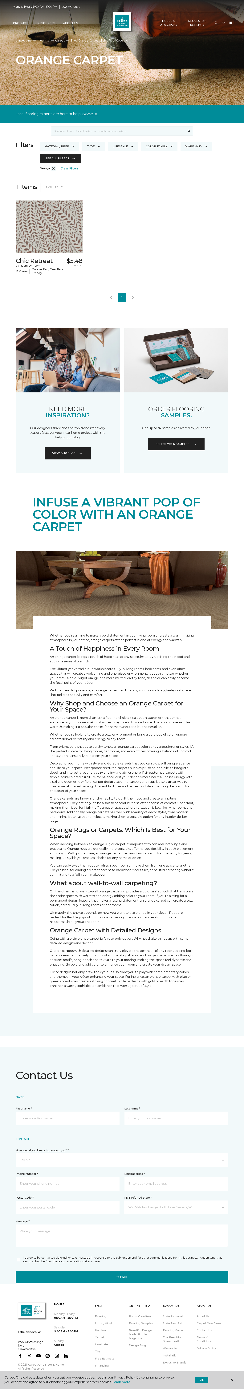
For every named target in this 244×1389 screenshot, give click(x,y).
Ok (202, 1379)
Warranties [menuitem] (170, 1348)
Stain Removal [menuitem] (173, 1316)
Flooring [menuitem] (100, 1316)
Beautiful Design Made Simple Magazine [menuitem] (140, 1334)
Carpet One (24, 40)
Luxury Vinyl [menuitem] (103, 1323)
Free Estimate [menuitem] (104, 1358)
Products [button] (21, 23)
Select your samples (172, 444)
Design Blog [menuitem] (137, 1345)
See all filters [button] (57, 158)
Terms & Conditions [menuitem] (204, 1339)
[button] (216, 23)
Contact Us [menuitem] (204, 1330)
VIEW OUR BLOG (63, 453)
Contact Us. (90, 114)
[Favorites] (223, 23)
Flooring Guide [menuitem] (173, 1330)
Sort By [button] (52, 186)
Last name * (132, 1108)
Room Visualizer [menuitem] (140, 1316)
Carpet (60, 40)
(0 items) (230, 23)
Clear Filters (69, 168)
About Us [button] (70, 23)
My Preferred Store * (138, 1197)
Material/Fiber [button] (56, 146)
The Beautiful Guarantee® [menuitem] (172, 1339)
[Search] (189, 131)
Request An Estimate (197, 22)
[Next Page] (133, 297)
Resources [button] (46, 23)
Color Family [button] (156, 146)
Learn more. (121, 1382)
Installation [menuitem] (170, 1355)
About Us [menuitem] (203, 1316)
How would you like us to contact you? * (42, 1150)
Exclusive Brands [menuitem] (174, 1362)
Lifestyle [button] (120, 146)
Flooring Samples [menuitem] (141, 1323)
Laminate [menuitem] (101, 1344)
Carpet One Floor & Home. (46, 1364)
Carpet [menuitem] (99, 1337)
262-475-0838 (71, 7)
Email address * (134, 1174)
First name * (24, 1108)
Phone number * (27, 1174)
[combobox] (118, 131)
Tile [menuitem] (97, 1351)
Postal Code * (24, 1197)
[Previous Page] (111, 297)
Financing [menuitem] (102, 1365)
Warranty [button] (193, 146)
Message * (22, 1221)
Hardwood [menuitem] (102, 1330)
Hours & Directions (168, 22)
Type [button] (91, 146)
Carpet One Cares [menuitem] (209, 1323)
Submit (122, 1277)
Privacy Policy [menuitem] (206, 1348)
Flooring (43, 40)
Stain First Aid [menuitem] (172, 1323)
